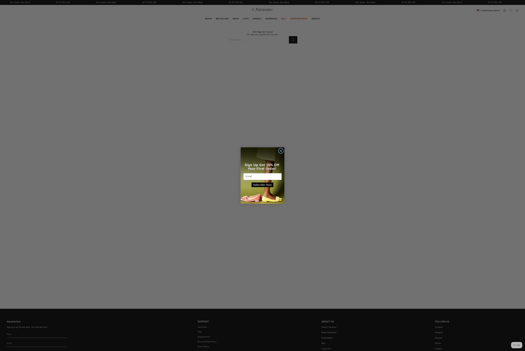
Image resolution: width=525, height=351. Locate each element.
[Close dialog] (280, 150)
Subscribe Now (262, 184)
